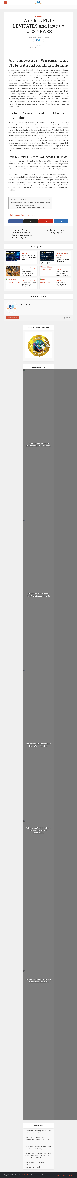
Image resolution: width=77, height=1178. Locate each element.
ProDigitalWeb (26, 1175)
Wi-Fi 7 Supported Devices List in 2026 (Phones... (29, 257)
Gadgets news (15, 215)
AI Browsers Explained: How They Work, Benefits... (38, 744)
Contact (71, 1175)
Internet (64, 253)
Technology (59, 255)
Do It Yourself (60, 268)
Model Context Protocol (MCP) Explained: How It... (38, 594)
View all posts (12, 318)
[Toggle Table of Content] (47, 199)
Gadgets (38, 16)
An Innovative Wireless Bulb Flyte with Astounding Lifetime (30, 203)
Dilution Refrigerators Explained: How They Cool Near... (27, 272)
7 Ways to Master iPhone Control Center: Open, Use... (62, 273)
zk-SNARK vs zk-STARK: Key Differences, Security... (38, 980)
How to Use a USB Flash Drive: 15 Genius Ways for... (62, 284)
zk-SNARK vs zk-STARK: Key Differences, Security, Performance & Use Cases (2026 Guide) (37, 1165)
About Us (65, 1175)
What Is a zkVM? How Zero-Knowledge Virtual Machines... (38, 830)
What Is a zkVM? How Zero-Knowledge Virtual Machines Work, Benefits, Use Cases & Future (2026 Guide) (38, 1156)
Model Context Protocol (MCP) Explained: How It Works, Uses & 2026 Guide (37, 1140)
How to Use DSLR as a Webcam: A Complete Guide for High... (29, 285)
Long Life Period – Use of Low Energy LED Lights (30, 207)
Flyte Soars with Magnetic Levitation (24, 205)
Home (59, 1175)
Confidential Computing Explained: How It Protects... (38, 444)
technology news (28, 215)
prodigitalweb (44, 37)
